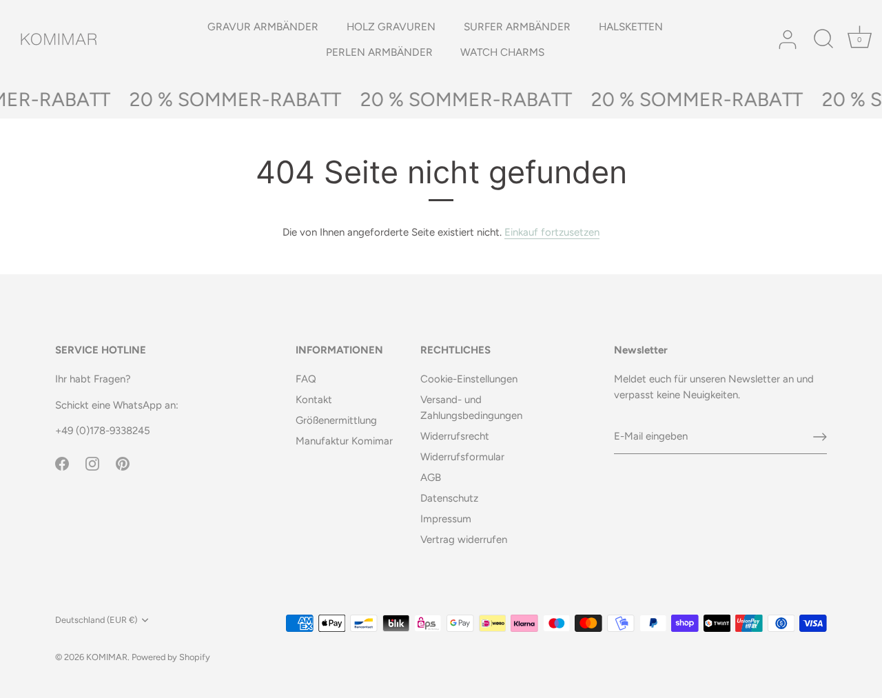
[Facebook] (62, 463)
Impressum (445, 519)
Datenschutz (449, 498)
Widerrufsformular (462, 457)
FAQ (306, 379)
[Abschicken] (820, 437)
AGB (430, 477)
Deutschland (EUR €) (96, 620)
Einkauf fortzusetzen (551, 232)
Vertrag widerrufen (463, 539)
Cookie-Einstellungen (468, 379)
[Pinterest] (123, 463)
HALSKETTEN (631, 26)
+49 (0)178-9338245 (102, 430)
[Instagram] (92, 463)
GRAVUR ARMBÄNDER (262, 26)
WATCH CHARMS (502, 52)
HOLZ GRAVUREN (391, 26)
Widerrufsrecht (454, 436)
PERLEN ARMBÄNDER (379, 52)
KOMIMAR (106, 657)
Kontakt (314, 399)
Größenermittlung (336, 420)
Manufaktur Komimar (344, 441)
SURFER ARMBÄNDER (517, 26)
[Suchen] (823, 40)
